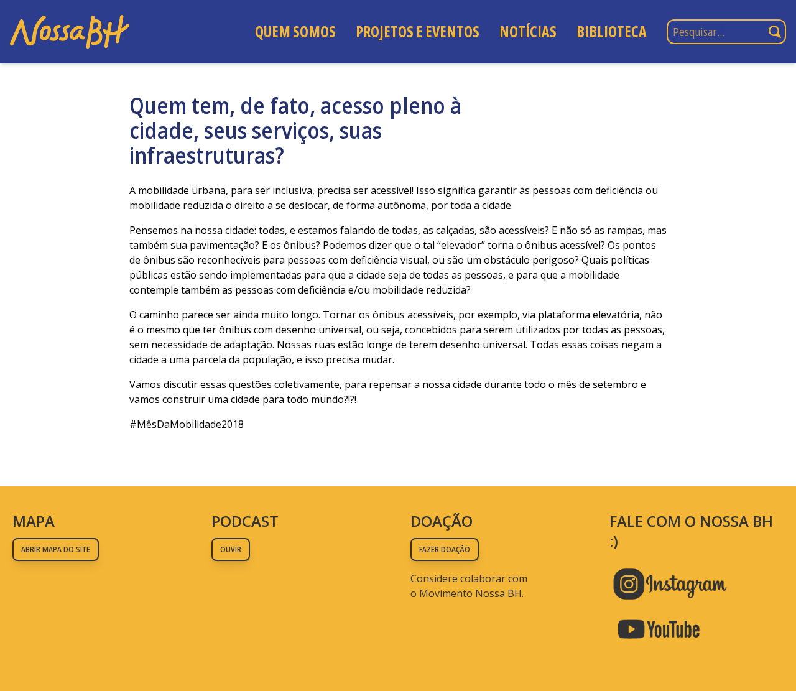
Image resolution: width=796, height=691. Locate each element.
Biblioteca (611, 31)
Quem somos (295, 31)
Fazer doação (444, 549)
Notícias (528, 31)
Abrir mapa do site (55, 549)
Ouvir (230, 549)
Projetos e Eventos (417, 31)
